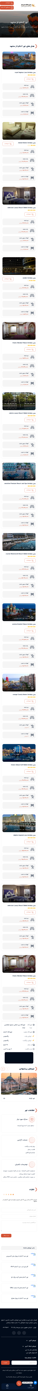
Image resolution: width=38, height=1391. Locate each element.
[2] (6, 1195)
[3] (8, 1195)
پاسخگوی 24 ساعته (5, 7)
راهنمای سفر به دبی (31, 1350)
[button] (3, 1069)
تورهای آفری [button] (32, 1340)
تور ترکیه (32, 1098)
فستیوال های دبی (31, 1353)
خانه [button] (7, 1388)
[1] (4, 1195)
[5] (13, 1195)
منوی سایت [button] (31, 1387)
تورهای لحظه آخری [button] (30, 1346)
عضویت (5, 1362)
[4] (11, 1195)
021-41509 (8, 3)
